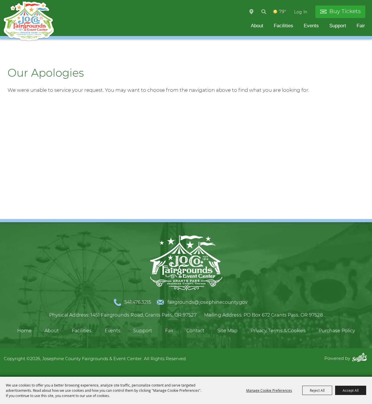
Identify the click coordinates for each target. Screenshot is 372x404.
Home (24, 330)
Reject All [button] (317, 390)
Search (264, 11)
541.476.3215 (137, 302)
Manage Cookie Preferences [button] (269, 390)
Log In (300, 12)
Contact (195, 330)
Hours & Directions (251, 11)
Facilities (283, 25)
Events (311, 25)
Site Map (227, 330)
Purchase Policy (337, 330)
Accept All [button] (351, 390)
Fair (361, 25)
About (257, 25)
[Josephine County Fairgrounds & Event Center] (28, 21)
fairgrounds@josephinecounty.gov (207, 302)
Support (337, 25)
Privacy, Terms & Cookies (278, 330)
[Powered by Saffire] (361, 358)
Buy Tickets (345, 11)
